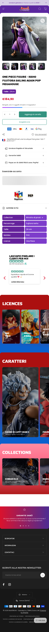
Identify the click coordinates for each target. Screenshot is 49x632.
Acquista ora (24, 122)
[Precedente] (3, 2)
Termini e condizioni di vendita (18, 622)
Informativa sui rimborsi (16, 616)
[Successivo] (45, 2)
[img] (25, 261)
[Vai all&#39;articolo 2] (14, 66)
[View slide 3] (25, 525)
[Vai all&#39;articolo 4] (32, 66)
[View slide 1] (20, 525)
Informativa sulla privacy (32, 616)
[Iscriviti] (42, 575)
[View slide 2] (23, 525)
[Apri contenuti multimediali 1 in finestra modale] (42, 20)
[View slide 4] (28, 525)
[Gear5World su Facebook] (3, 584)
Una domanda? (41, 134)
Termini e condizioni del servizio (12, 619)
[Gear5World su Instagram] (9, 584)
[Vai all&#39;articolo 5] (41, 66)
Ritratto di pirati (34, 217)
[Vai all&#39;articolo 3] (23, 66)
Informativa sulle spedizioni (31, 619)
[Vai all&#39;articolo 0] (5, 66)
